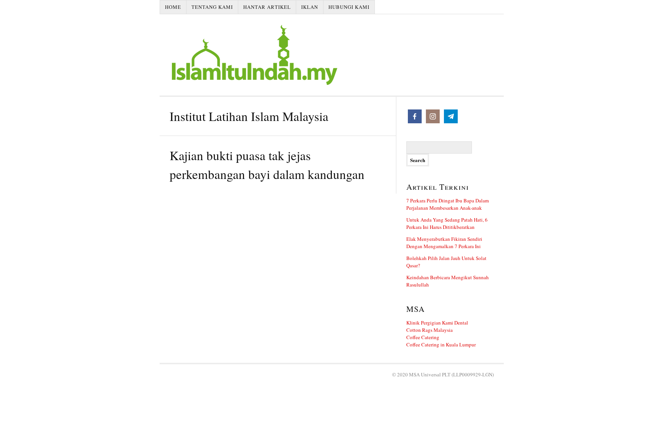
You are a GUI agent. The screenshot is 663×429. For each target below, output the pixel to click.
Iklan (309, 6)
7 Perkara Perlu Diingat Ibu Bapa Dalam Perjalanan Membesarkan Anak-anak (447, 204)
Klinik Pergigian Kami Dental (437, 322)
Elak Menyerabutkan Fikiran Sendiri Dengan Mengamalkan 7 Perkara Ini (444, 242)
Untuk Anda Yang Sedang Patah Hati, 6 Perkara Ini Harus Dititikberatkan (447, 223)
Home (173, 6)
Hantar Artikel (267, 6)
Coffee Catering (422, 337)
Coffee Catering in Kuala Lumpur (441, 344)
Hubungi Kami (348, 6)
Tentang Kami (212, 6)
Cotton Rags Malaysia (429, 329)
